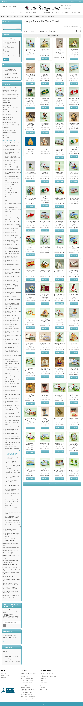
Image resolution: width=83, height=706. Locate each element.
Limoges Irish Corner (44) (12, 328)
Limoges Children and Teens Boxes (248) (13, 210)
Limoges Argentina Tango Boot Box (45, 420)
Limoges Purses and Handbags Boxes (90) (11, 387)
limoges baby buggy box (10, 656)
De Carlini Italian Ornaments (28, 678)
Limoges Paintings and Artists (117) (11, 376)
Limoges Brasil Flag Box (45, 99)
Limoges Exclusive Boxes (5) (13, 527)
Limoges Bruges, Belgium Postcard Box (30, 420)
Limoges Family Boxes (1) (12, 264)
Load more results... (52, 484)
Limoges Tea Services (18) (12, 436)
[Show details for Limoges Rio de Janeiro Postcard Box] (74, 215)
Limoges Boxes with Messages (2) (10, 187)
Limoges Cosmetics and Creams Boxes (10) (11, 229)
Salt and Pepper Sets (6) (10, 112)
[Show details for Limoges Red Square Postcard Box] (59, 215)
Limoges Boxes (25, 676)
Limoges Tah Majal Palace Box (45, 368)
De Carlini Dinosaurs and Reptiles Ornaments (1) (10, 91)
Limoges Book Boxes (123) (12, 169)
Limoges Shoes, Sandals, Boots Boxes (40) (12, 412)
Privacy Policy (5, 675)
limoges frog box (8, 659)
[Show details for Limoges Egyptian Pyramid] (45, 141)
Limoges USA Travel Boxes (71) (11, 481)
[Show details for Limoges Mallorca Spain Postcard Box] (30, 463)
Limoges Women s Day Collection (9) (11, 530)
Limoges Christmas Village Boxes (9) (12, 218)
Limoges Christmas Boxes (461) (12, 214)
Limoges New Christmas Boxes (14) (12, 364)
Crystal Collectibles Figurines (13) (11, 573)
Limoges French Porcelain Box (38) (11, 74)
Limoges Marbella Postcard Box (45, 443)
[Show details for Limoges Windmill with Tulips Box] (59, 337)
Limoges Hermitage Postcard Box (59, 149)
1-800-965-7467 (75, 2)
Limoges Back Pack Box (74, 344)
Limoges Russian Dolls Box (30, 246)
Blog (2, 679)
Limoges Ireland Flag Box (74, 148)
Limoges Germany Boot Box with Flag (30, 395)
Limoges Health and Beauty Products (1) (13, 312)
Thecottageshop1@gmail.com (48, 676)
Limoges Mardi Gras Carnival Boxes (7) (13, 512)
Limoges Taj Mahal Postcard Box (74, 369)
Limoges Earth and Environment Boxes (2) (11, 247)
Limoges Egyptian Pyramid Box (30, 148)
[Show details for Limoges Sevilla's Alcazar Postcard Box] (59, 388)
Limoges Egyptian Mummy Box (59, 419)
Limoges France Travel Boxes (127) (12, 458)
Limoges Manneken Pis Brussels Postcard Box (74, 445)
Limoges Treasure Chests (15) (12, 485)
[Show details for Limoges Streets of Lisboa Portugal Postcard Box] (59, 463)
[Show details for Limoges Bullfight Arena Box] (30, 312)
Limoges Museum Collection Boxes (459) (13, 356)
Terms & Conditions (45, 684)
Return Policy (43, 682)
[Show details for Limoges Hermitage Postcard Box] (59, 141)
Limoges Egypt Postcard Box (59, 319)
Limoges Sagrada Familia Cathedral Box (45, 247)
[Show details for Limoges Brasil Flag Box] (45, 92)
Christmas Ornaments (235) (11, 547)
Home (3, 16)
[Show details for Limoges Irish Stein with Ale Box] (30, 166)
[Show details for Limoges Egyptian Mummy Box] (59, 412)
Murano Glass (24, 684)
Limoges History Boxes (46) (12, 318)
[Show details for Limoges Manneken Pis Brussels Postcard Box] (74, 437)
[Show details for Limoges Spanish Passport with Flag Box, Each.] (45, 288)
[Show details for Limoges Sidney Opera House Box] (45, 264)
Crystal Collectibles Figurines (28, 698)
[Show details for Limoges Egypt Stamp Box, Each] (59, 117)
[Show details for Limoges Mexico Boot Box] (74, 412)
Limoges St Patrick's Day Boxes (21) (12, 423)
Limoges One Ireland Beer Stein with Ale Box (74, 470)
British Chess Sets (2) (9, 130)
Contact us (43, 678)
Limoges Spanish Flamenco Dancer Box (74, 296)
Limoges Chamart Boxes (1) (11, 77)
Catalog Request (12, 6)
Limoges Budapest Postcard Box (59, 100)
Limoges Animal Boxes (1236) (11, 146)
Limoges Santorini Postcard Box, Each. (59, 247)
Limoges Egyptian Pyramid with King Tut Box (45, 320)
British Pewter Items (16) (10, 564)
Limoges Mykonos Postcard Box (45, 344)
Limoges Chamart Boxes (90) (12, 199)
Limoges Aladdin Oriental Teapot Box (30, 75)
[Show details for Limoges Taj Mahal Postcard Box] (74, 362)
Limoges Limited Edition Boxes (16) (12, 332)
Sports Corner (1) (8, 117)
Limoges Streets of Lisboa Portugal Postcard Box (59, 470)
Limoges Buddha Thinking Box (59, 368)
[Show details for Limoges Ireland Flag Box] (74, 141)
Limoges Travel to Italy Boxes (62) (12, 477)
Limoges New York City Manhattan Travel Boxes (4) (13, 472)
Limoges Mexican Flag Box (45, 197)
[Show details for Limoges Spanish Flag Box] (30, 264)
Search (80, 8)
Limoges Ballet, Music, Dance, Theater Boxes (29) (12, 156)
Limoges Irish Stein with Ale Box (30, 173)
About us (3, 673)
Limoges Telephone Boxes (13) (12, 439)
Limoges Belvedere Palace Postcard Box (30, 444)
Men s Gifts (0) (7, 138)
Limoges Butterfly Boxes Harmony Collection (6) (12, 516)
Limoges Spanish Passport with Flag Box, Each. (45, 296)
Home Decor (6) (7, 105)
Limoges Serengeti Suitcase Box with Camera (30, 370)
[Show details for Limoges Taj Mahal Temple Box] (59, 264)
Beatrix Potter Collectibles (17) (11, 555)
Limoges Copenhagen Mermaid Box (30, 125)
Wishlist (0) (74, 5)
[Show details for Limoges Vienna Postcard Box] (59, 437)
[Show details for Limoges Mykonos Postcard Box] (45, 337)
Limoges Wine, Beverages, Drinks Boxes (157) (12, 504)
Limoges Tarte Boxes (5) (11, 433)
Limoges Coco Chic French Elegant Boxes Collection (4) (13, 225)
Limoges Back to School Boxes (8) (12, 152)
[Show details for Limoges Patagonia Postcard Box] (45, 68)
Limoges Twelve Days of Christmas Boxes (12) (12, 489)
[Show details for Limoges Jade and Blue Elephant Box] (59, 288)
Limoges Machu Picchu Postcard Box (30, 345)
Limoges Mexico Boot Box (74, 419)
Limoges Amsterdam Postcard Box (59, 75)
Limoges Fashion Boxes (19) (13, 267)
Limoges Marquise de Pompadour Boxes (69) (10, 70)
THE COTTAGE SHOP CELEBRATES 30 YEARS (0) (11, 588)
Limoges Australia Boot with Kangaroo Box (30, 100)
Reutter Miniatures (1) (9, 122)
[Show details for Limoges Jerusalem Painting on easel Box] (59, 43)
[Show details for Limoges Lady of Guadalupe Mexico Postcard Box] (30, 190)
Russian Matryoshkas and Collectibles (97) (10, 561)
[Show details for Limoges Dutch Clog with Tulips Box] (74, 312)
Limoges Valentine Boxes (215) (12, 496)
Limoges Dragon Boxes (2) (12, 244)
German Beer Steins (26, 682)
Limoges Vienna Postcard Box (59, 443)
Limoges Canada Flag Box (74, 99)
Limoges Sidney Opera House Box (45, 271)
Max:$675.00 (17, 25)
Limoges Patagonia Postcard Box (45, 75)
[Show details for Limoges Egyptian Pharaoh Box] (74, 117)
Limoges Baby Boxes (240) (12, 149)
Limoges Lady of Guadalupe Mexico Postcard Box (30, 198)
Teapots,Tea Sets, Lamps (27, 694)
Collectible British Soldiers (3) (11, 125)
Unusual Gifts (24, 699)
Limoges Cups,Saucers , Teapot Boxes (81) (11, 241)
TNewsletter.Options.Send (4, 625)
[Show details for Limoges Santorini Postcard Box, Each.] (59, 240)
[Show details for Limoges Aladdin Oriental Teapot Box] (30, 68)
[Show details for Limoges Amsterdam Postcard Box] (59, 68)
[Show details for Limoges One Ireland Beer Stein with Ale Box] (74, 463)
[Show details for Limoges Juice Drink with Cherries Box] (59, 166)
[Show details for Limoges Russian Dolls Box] (30, 240)
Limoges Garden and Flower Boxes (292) (13, 293)
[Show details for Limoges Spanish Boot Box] (45, 388)
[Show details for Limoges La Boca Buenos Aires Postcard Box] (74, 166)
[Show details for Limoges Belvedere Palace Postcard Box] (30, 437)
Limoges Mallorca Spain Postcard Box (30, 470)
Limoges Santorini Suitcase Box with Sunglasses (74, 247)
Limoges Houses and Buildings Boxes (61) (11, 325)
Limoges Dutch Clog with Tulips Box (74, 320)
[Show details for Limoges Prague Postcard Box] (45, 215)
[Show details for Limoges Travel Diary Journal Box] (74, 264)
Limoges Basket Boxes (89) (12, 160)
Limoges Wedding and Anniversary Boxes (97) (11, 500)
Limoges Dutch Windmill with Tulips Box (45, 125)
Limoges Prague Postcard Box (45, 222)
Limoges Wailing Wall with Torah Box (30, 296)
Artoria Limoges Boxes (9, 635)
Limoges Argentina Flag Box (74, 75)
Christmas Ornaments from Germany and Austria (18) (11, 95)
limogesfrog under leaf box (11, 661)
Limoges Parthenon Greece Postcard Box (74, 198)
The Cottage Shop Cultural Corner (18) (10, 592)
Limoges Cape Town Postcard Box (30, 51)
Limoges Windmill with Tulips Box (59, 344)
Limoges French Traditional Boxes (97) (12, 272)
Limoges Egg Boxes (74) (12, 253)
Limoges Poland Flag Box (30, 222)
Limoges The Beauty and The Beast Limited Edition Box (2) (12, 535)
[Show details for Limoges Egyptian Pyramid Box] (30, 141)
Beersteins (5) (7, 135)
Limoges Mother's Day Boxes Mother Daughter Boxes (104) (12, 351)
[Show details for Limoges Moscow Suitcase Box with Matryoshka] (59, 190)
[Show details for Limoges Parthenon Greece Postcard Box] (74, 190)
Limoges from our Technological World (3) (11, 281)
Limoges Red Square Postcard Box (59, 223)
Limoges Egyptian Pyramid (45, 148)
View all (5, 642)
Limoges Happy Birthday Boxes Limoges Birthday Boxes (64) (12, 304)
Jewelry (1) (6, 127)
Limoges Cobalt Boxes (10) (12, 222)
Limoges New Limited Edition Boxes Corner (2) (11, 368)
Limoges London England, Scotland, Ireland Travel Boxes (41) (13, 467)
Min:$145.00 (6, 25)
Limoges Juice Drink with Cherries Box (59, 174)
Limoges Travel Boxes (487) (12, 451)
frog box (5, 651)
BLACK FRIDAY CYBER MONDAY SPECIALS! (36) (10, 583)
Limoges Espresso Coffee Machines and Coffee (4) (12, 257)
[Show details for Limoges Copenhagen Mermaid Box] (30, 117)
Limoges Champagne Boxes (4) (13, 203)
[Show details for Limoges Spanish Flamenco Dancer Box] (74, 288)
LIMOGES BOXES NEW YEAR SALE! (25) (11, 183)
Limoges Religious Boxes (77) (12, 391)
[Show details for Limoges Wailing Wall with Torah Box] (30, 288)
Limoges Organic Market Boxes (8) (12, 372)
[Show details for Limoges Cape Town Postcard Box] (30, 43)
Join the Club (4, 6)
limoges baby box (8, 654)
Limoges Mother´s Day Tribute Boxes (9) (11, 346)
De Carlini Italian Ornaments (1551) (11, 544)
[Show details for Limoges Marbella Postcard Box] (45, 437)
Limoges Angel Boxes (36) (12, 143)
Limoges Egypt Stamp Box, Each (59, 124)
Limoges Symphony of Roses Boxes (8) (11, 430)
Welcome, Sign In (65, 5)
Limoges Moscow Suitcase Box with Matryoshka (59, 198)
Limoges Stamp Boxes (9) (12, 427)
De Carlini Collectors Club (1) (11, 595)
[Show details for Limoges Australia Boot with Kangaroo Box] (30, 92)
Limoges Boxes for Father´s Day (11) (13, 172)
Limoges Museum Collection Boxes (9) (9, 46)
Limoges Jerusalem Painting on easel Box (59, 51)
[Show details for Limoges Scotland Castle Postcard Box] (45, 463)
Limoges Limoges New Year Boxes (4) (13, 336)
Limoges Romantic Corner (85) (12, 395)
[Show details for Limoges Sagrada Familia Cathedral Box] (45, 240)
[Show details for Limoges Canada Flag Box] (74, 92)
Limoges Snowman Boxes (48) (12, 416)
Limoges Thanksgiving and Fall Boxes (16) (12, 443)
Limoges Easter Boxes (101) (12, 251)
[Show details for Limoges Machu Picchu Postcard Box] (30, 337)
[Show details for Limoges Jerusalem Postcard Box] (45, 166)
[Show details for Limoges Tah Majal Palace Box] (45, 362)
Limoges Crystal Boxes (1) (12, 235)
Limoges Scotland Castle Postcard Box (45, 470)
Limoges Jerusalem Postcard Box (45, 174)
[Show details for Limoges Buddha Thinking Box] (59, 362)
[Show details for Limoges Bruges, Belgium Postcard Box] (30, 412)
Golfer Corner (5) (7, 114)
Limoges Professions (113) (12, 384)
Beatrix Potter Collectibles (10, 637)
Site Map (4, 1)
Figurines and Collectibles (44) (11, 570)
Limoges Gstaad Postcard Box (74, 394)
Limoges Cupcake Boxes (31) (13, 238)
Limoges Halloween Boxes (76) (12, 299)
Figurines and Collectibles (28, 696)
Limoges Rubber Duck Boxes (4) (11, 402)
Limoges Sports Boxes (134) (12, 420)
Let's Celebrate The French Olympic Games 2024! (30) (12, 523)
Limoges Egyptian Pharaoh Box (74, 124)
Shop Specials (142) (8, 598)
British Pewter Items (26, 692)
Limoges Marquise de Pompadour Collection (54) (12, 342)
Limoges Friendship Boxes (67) (12, 277)
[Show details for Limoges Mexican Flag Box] (45, 190)
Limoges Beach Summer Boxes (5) (11, 50)
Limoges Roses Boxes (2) (12, 398)
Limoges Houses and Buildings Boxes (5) (9, 54)
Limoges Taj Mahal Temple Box (59, 271)
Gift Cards (42, 687)
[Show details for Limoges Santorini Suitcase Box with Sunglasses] (74, 240)
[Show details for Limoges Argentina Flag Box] (74, 68)
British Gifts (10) (7, 102)
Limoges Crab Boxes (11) (11, 232)
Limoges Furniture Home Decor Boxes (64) (12, 289)
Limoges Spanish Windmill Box (45, 50)
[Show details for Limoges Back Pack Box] (74, 337)
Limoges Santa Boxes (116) (12, 405)
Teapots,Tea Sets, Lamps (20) (11, 567)
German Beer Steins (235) (10, 550)
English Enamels (25, 687)
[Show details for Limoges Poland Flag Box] (30, 215)
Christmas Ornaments (27, 680)
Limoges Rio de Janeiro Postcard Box (74, 223)
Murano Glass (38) (8, 553)
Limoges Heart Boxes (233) (12, 315)
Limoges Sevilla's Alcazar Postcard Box (59, 395)
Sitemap (3, 677)
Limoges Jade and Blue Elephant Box (59, 295)
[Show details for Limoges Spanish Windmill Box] (45, 43)
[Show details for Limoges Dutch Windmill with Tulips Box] (45, 117)
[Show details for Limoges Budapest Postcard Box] (59, 92)
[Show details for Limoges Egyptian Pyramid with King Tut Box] (45, 312)
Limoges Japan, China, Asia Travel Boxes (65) (12, 462)
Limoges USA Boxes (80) (12, 493)
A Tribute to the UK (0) (9, 88)
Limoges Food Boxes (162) (12, 269)
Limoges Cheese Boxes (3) (12, 207)
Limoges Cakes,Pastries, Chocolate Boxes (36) (11, 191)
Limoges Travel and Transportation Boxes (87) (12, 447)
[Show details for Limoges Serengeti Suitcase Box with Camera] (30, 362)
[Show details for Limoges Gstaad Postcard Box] (74, 388)
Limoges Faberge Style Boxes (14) (11, 261)
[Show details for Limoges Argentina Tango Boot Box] (45, 412)
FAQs (41, 680)
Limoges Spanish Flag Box (30, 271)
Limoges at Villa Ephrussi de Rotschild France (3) (13, 539)
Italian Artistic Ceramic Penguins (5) (9, 99)
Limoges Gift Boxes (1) (11, 296)
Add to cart (30, 59)
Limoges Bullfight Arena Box (30, 319)
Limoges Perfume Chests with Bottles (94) (12, 380)
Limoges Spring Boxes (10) (12, 520)
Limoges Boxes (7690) (9, 140)
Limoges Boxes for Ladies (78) (12, 179)
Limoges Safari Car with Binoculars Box (74, 51)
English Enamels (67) (9, 558)
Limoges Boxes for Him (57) (13, 176)
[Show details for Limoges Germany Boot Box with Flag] (30, 388)
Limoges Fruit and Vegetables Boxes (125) (11, 285)
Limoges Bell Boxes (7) (11, 167)
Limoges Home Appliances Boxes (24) (12, 321)
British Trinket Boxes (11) (10, 132)
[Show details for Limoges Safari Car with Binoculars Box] (74, 43)
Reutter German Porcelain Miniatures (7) (10, 108)
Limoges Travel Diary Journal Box (74, 271)
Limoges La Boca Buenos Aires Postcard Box (74, 174)
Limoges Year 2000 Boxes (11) (12, 508)
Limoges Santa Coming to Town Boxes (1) (12, 408)
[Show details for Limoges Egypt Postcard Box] (59, 312)
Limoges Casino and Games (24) (13, 195)
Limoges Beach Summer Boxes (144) (12, 163)
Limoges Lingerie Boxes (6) (12, 339)
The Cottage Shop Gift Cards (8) (11, 579)
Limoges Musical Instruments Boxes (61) (11, 360)
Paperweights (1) (8, 119)
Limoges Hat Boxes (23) (11, 308)
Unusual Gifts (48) (8, 576)
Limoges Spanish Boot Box (45, 394)
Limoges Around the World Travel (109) (11, 43)
